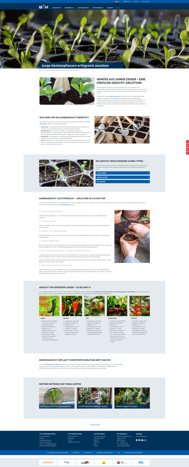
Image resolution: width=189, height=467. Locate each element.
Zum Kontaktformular (141, 436)
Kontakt (110, 8)
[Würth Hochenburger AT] (39, 70)
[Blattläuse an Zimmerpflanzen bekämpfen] (56, 398)
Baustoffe (56, 8)
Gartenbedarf (43, 123)
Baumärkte (69, 8)
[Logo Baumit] (122, 462)
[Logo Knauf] (103, 462)
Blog (118, 8)
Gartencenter (83, 8)
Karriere (136, 1)
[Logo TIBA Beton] (85, 462)
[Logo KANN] (66, 462)
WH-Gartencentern (115, 96)
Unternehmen (97, 8)
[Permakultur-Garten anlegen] (132, 398)
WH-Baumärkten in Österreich (53, 364)
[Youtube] (142, 440)
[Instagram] (145, 440)
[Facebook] (140, 440)
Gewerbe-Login (146, 1)
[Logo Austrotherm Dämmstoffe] (48, 462)
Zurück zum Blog (95, 424)
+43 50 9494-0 (123, 442)
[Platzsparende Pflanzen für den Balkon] (94, 398)
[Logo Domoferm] (140, 462)
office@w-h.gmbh (125, 446)
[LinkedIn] (137, 440)
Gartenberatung (65, 204)
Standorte (128, 1)
